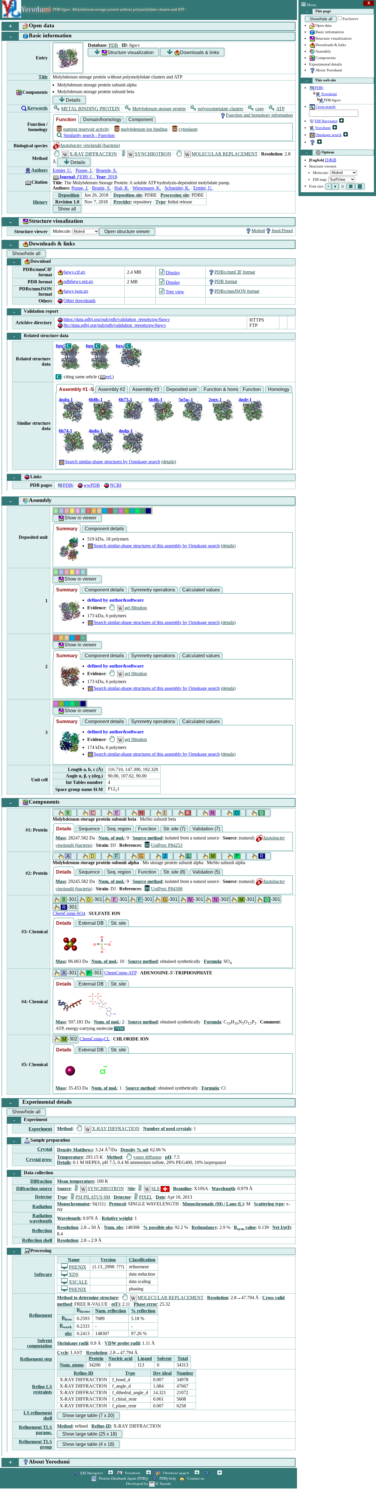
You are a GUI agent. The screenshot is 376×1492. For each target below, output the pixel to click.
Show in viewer (80, 517)
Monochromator (73, 1203)
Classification (142, 1259)
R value (245, 1227)
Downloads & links (330, 45)
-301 (69, 899)
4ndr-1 (245, 399)
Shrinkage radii (72, 1343)
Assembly (323, 51)
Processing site (174, 195)
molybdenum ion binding (144, 129)
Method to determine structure (87, 1297)
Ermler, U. (62, 170)
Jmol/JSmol (282, 230)
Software (43, 1274)
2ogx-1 (215, 399)
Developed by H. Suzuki (148, 1483)
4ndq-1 (66, 399)
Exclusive (350, 18)
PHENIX (77, 1266)
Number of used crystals (167, 1128)
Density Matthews (75, 1149)
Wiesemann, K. (146, 187)
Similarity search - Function (89, 135)
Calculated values (201, 589)
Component (140, 119)
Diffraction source (34, 1188)
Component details (104, 528)
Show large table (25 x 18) (89, 1433)
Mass (61, 837)
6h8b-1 (96, 399)
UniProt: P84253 (166, 845)
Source (64, 1188)
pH (168, 1157)
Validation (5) (206, 871)
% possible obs (157, 1227)
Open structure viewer (127, 231)
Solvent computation (39, 1343)
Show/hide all (321, 19)
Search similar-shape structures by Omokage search (112, 461)
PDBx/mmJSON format (236, 291)
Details (73, 100)
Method (65, 1128)
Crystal (44, 1149)
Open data (323, 25)
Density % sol (134, 1149)
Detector (43, 1196)
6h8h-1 (155, 399)
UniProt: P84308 (166, 888)
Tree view (175, 291)
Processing (32, 1251)
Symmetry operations (153, 589)
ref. (109, 376)
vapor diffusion (147, 1157)
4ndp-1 (126, 430)
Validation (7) (206, 828)
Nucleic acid (120, 1358)
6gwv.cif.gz (74, 272)
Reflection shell (37, 1240)
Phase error (145, 1304)
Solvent (164, 1358)
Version (108, 1259)
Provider (122, 201)
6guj (90, 345)
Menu (311, 5)
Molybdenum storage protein (158, 108)
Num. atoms (72, 1364)
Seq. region (119, 828)
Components (325, 58)
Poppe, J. (84, 170)
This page (318, 11)
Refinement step (36, 1358)
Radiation (42, 1206)
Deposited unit (181, 389)
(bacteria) (90, 145)
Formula (212, 961)
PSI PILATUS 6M (92, 1197)
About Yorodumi (328, 70)
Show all (67, 208)
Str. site (118, 923)
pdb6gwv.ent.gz (78, 281)
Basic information (329, 32)
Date (160, 1197)
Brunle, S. (101, 187)
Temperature (70, 1157)
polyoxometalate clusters (220, 108)
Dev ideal (162, 1373)
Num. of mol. (111, 837)
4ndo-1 (96, 430)
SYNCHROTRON (153, 153)
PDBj (68, 485)
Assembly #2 (111, 389)
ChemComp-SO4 (69, 913)
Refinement (40, 1315)
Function (66, 119)
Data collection (33, 1173)
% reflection (143, 1310)
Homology (278, 389)
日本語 (330, 160)
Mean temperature (75, 1181)
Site (131, 1188)
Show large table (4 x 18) (88, 1444)
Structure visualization (333, 38)
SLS (156, 1188)
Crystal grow (39, 1159)
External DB (91, 923)
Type (160, 201)
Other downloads (79, 300)
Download (32, 262)
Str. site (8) (174, 871)
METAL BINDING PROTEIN (90, 108)
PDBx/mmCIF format (234, 272)
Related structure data (41, 336)
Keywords (37, 108)
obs (68, 1333)
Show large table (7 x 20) (88, 1415)
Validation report (35, 312)
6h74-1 (65, 430)
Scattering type (269, 1203)
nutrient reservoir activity (86, 129)
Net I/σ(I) (281, 1227)
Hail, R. (121, 187)
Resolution (67, 1227)
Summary (67, 528)
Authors (39, 170)
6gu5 (61, 345)
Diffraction (41, 1181)
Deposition (68, 195)
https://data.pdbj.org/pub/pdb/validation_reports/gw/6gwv (116, 319)
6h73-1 (125, 399)
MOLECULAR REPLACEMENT (225, 153)
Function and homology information (259, 115)
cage (259, 108)
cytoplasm (188, 129)
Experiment (30, 1120)
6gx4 (120, 345)
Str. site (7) (174, 828)
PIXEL (145, 1197)
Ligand (144, 1358)
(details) (168, 461)
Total (182, 1358)
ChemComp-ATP (120, 972)
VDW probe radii (122, 1343)
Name (74, 1259)
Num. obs (113, 1227)
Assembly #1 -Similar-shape (76, 389)
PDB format (225, 281)
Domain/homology (102, 119)
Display (173, 272)
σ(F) (115, 1304)
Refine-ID (83, 1373)
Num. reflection (110, 1310)
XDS (73, 1274)
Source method (147, 837)
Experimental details (325, 64)
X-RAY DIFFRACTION (93, 153)
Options (320, 152)
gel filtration (136, 607)
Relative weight (117, 1218)
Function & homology (221, 389)
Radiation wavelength (40, 1218)
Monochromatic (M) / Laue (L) (213, 1203)
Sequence (89, 828)
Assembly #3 (145, 389)
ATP (280, 108)
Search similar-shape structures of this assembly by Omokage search (157, 545)
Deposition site (127, 195)
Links (27, 477)
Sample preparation (41, 1141)
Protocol (117, 1203)
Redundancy (204, 1227)
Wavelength (223, 1188)
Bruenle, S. (106, 170)
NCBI (115, 485)
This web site (321, 80)
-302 (221, 899)
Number (185, 1373)
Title (43, 76)
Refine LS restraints (42, 1389)
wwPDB (91, 485)
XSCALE (78, 1281)
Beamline (182, 1188)
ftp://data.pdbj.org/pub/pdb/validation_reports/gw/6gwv (114, 325)
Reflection (42, 1230)
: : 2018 (88, 176)
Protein (96, 1358)
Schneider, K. (177, 187)
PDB (113, 45)
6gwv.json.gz (75, 291)
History (40, 202)
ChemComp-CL (95, 1038)
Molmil (258, 230)
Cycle (62, 1352)
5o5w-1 (186, 399)
